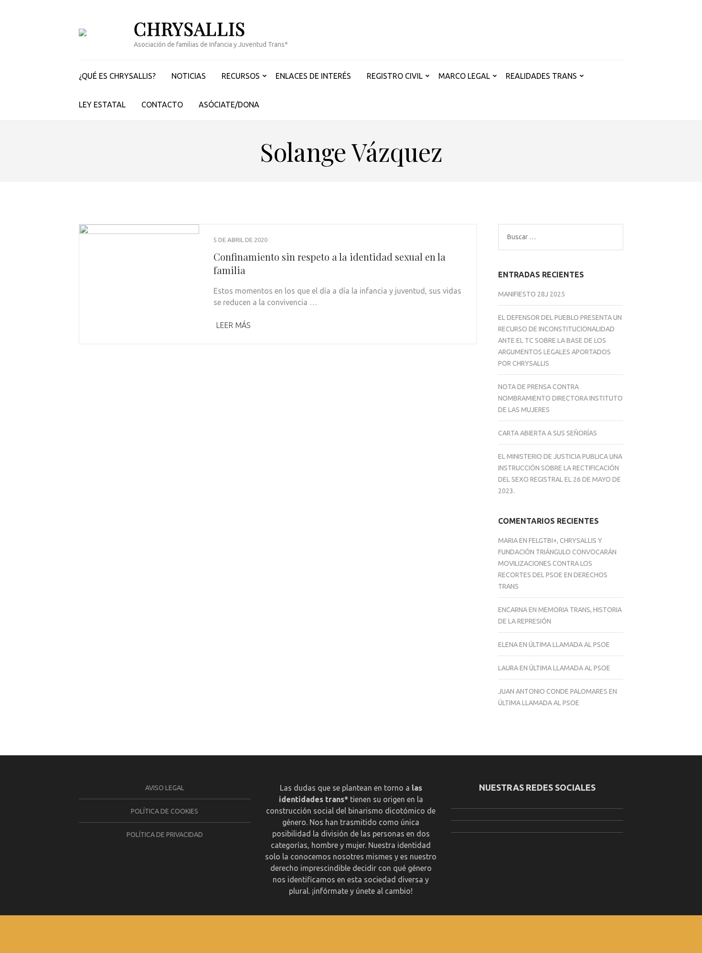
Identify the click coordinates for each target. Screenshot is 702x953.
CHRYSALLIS (189, 28)
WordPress (399, 934)
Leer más (233, 325)
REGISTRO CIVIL (395, 76)
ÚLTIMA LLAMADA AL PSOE (569, 644)
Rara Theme (314, 934)
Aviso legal (164, 788)
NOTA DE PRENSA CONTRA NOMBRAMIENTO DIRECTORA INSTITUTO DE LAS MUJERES (560, 398)
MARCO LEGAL (464, 76)
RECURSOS (241, 76)
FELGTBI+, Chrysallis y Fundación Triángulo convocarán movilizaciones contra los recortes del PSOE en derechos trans (557, 563)
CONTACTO (162, 104)
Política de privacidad (165, 834)
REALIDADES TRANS (541, 76)
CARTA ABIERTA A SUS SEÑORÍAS (547, 433)
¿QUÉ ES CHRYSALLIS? (117, 76)
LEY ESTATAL (102, 104)
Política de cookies (164, 811)
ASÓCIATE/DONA (229, 104)
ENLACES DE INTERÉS (313, 76)
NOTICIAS (188, 76)
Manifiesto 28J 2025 (531, 294)
